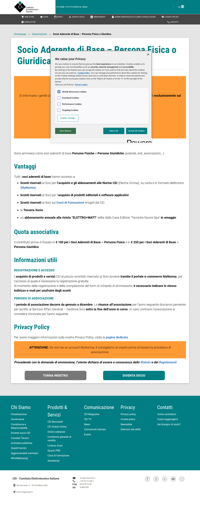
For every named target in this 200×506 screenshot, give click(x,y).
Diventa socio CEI (20, 432)
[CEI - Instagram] (183, 479)
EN (181, 6)
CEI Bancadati (55, 421)
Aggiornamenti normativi (24, 453)
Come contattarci (166, 414)
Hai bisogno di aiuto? (169, 424)
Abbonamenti (98, 17)
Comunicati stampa (95, 429)
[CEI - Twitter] (158, 479)
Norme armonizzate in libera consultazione (134, 17)
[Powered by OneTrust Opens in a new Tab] (138, 141)
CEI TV (87, 419)
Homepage (20, 34)
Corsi (44, 17)
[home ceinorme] (34, 7)
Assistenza (54, 460)
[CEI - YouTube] (175, 479)
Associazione (39, 34)
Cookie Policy (84, 73)
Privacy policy (128, 414)
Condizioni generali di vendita (59, 438)
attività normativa (73, 7)
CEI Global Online (57, 426)
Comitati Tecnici (20, 438)
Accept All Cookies (136, 131)
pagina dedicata (117, 337)
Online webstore (56, 431)
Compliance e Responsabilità (19, 426)
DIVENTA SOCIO (134, 375)
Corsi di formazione (58, 455)
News (87, 424)
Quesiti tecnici (18, 448)
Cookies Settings (67, 118)
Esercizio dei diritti (131, 429)
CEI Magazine (91, 414)
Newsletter (28, 22)
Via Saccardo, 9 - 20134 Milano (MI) (30, 485)
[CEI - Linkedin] (166, 479)
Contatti (173, 22)
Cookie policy (128, 419)
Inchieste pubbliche (21, 443)
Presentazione (19, 414)
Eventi (58, 17)
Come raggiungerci (167, 419)
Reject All (114, 131)
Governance (17, 419)
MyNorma (28, 187)
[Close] (148, 54)
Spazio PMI (54, 450)
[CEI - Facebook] (149, 479)
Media (84, 7)
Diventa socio (77, 17)
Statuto (145, 362)
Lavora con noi (170, 17)
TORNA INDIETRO (55, 375)
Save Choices (65, 131)
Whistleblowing (19, 458)
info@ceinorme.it (87, 478)
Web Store (27, 17)
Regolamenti (167, 362)
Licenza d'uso (55, 445)
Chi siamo (60, 7)
